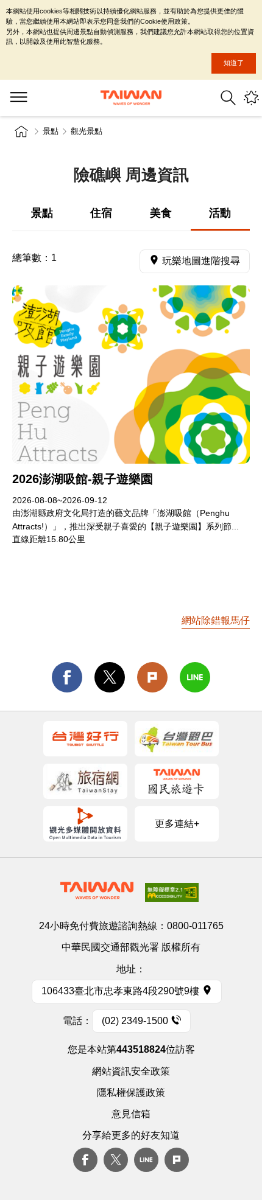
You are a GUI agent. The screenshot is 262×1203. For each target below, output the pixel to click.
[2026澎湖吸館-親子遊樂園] (131, 374)
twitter (109, 677)
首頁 (21, 131)
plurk (177, 1160)
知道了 (234, 62)
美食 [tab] (161, 213)
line (195, 677)
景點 (50, 131)
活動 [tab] (220, 213)
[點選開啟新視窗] (85, 738)
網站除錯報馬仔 (216, 620)
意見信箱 (131, 1114)
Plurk (152, 677)
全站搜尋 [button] (228, 97)
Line (146, 1160)
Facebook (85, 1160)
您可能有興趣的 (251, 97)
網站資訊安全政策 (131, 1071)
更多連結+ (177, 823)
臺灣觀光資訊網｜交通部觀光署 (131, 97)
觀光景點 (86, 131)
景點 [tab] (42, 213)
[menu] (18, 98)
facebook (67, 677)
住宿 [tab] (101, 213)
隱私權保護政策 (131, 1092)
